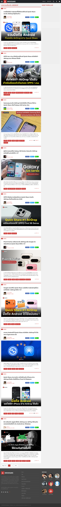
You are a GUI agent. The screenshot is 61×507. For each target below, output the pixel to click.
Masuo (8, 426)
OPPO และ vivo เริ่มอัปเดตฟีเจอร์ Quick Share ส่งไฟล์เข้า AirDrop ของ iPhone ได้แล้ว (21, 57)
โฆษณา (23, 495)
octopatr (44, 479)
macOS (24, 460)
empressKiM (9, 16)
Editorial (23, 476)
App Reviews (24, 479)
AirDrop (5, 92)
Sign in (43, 1)
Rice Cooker (44, 486)
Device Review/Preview (26, 481)
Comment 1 (37, 140)
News (4, 8)
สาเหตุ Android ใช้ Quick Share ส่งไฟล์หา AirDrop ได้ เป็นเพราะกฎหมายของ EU (21, 333)
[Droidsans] (9, 1)
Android (9, 92)
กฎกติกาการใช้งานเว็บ (26, 488)
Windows (28, 460)
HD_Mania (44, 494)
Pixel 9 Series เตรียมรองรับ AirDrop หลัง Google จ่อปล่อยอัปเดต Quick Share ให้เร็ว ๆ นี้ (20, 243)
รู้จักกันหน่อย (24, 490)
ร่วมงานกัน (24, 493)
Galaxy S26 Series (11, 188)
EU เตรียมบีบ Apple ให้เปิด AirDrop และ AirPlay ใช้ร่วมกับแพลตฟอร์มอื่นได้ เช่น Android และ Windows (21, 423)
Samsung (5, 142)
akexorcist (57, 486)
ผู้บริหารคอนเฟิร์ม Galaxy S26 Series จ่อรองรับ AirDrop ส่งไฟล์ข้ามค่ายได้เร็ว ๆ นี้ (20, 152)
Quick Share (27, 92)
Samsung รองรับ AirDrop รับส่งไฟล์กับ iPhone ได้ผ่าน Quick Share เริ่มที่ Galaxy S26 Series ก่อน (20, 104)
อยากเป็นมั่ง (51, 494)
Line (37, 17)
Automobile (24, 483)
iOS (17, 368)
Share (28, 17)
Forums (23, 486)
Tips (22, 474)
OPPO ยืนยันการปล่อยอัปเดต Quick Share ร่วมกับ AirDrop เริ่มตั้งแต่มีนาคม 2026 (19, 198)
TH (7, 61)
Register (49, 1)
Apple (13, 140)
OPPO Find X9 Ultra (19, 92)
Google (17, 279)
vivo (31, 92)
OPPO (13, 92)
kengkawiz (57, 479)
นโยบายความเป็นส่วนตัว (26, 498)
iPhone (17, 140)
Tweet (33, 17)
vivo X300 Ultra (6, 94)
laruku (51, 486)
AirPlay (9, 460)
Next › (16, 465)
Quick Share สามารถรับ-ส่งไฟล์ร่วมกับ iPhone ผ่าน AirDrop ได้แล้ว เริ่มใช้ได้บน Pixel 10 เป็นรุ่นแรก (19, 378)
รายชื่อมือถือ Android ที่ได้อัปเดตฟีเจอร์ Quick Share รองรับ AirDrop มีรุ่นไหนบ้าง (19, 13)
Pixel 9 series (22, 279)
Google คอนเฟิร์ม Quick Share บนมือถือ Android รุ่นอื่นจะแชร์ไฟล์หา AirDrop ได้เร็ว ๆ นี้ (21, 289)
